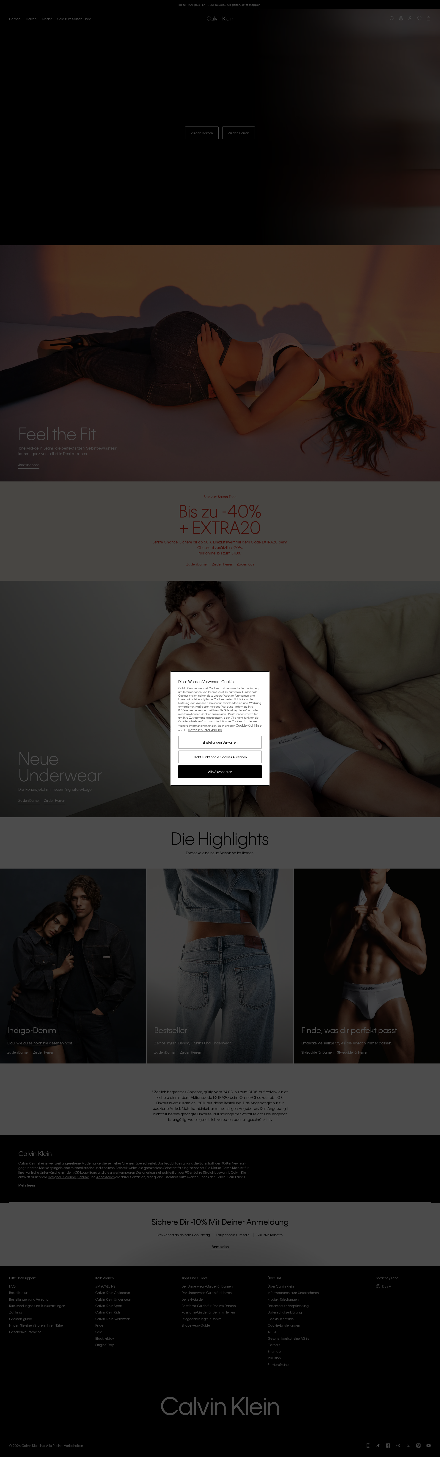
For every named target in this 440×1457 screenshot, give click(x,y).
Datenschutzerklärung (205, 730)
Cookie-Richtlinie (248, 725)
